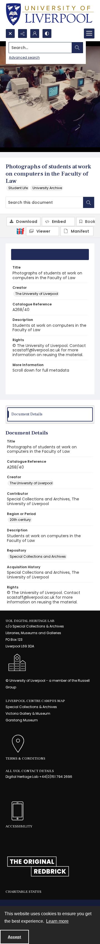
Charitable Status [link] (23, 891)
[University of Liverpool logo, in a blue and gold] (50, 14)
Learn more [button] (57, 921)
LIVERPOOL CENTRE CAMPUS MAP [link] (35, 701)
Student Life (18, 188)
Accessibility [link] (19, 826)
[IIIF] (20, 231)
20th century (20, 519)
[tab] (50, 254)
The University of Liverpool (36, 293)
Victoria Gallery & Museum (28, 713)
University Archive (47, 188)
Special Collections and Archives (38, 556)
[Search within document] (88, 202)
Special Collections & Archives (31, 706)
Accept (14, 937)
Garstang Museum (22, 720)
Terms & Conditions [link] (25, 758)
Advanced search (24, 57)
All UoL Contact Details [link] (30, 771)
